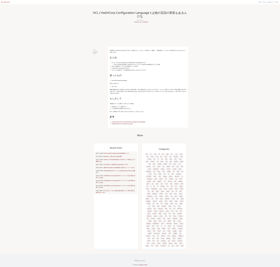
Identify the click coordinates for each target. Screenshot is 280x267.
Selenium (168, 238)
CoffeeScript (168, 223)
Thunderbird (155, 169)
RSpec (155, 221)
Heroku (156, 245)
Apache (161, 179)
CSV (164, 221)
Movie (165, 156)
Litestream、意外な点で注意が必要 (112, 156)
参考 (94, 53)
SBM (174, 213)
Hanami (173, 240)
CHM (171, 183)
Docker (169, 231)
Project (174, 216)
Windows (174, 228)
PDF (149, 164)
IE (150, 186)
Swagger (175, 231)
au (182, 176)
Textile (173, 198)
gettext (147, 183)
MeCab (181, 188)
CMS (149, 238)
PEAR (160, 176)
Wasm (182, 245)
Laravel (162, 238)
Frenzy (165, 188)
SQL (169, 240)
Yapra (172, 203)
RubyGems (145, 22)
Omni (164, 171)
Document (180, 240)
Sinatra (161, 216)
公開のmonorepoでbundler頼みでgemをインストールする (119, 167)
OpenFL (181, 201)
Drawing (174, 169)
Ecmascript (178, 174)
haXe (173, 174)
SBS (175, 181)
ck (157, 186)
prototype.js (149, 179)
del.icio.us (170, 181)
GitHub (148, 240)
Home (260, 2)
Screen (150, 174)
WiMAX (169, 221)
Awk (172, 191)
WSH (172, 186)
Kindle (148, 228)
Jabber (182, 198)
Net (163, 154)
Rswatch (148, 203)
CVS (157, 161)
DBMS (157, 191)
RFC (176, 186)
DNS (173, 166)
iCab (166, 193)
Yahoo (149, 213)
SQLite (155, 176)
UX (164, 226)
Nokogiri (175, 223)
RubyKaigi (148, 223)
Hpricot (181, 223)
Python (167, 211)
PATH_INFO (149, 176)
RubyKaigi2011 (156, 223)
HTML (166, 183)
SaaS (164, 231)
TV (158, 159)
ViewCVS (152, 161)
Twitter (176, 201)
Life (154, 171)
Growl (179, 206)
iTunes (165, 213)
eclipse (162, 191)
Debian (165, 164)
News (181, 154)
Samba (169, 206)
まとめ (94, 49)
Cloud (177, 245)
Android (155, 211)
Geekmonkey (149, 196)
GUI (161, 203)
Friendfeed (149, 216)
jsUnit (156, 179)
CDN (180, 233)
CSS (164, 181)
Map (164, 218)
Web (155, 154)
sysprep (170, 188)
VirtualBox (164, 206)
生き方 (180, 159)
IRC (177, 198)
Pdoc (176, 159)
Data (173, 245)
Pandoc (158, 243)
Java (176, 179)
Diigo (181, 191)
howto (152, 156)
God (169, 213)
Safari (161, 198)
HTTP (170, 233)
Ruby (166, 159)
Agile (159, 228)
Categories (270, 2)
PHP (161, 156)
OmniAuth (164, 233)
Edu (170, 156)
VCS (174, 226)
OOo (176, 211)
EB (147, 186)
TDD (166, 216)
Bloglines (159, 181)
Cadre (145, 265)
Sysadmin (148, 166)
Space (162, 223)
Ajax (153, 183)
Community (175, 156)
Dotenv (149, 231)
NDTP (182, 183)
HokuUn (155, 216)
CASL (155, 174)
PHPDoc (161, 193)
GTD (157, 226)
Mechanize (180, 208)
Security (149, 159)
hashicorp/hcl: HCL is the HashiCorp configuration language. (128, 122)
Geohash (153, 218)
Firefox (160, 174)
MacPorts (155, 201)
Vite (152, 245)
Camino (180, 193)
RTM (172, 211)
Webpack (163, 236)
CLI (154, 186)
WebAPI (149, 233)
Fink (164, 174)
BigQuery (174, 236)
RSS (174, 208)
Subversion (177, 176)
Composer (180, 228)
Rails (162, 183)
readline (181, 186)
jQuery (148, 226)
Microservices (157, 233)
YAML (175, 193)
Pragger (166, 203)
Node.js (147, 245)
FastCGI (170, 176)
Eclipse (167, 191)
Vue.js (168, 236)
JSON (158, 206)
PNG (158, 238)
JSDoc (157, 183)
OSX (170, 164)
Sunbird (168, 166)
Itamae (159, 231)
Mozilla (170, 201)
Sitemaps (149, 211)
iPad (148, 218)
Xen (174, 171)
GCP (158, 240)
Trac (166, 179)
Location (159, 218)
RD (176, 191)
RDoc (147, 161)
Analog (158, 166)
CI (161, 226)
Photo (154, 164)
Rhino (181, 179)
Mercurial (149, 208)
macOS (180, 243)
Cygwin (181, 161)
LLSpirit (160, 201)
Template (171, 179)
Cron (179, 164)
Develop (170, 243)
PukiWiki (169, 171)
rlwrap (147, 188)
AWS (153, 238)
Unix (147, 156)
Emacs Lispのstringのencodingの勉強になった (116, 153)
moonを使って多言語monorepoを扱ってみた (116, 164)
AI (168, 245)
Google (180, 196)
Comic (174, 164)
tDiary (180, 169)
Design (169, 226)
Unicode (154, 213)
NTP (157, 203)
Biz (159, 154)
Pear (175, 206)
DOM (171, 193)
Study (153, 206)
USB (174, 221)
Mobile (181, 203)
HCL (141, 22)
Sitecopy (162, 169)
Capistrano (160, 208)
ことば (176, 154)
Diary (264, 2)
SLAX (157, 198)
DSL (152, 198)
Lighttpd (165, 176)
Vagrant (163, 228)
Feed (154, 181)
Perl (162, 159)
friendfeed (179, 213)
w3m (156, 196)
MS (171, 154)
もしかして (95, 52)
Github (160, 213)
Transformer (163, 245)
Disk (166, 161)
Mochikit (149, 181)
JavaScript (162, 211)
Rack (155, 208)
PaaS (154, 231)
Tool (147, 154)
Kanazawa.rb (180, 226)
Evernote (180, 216)
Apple (167, 154)
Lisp (171, 196)
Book (182, 156)
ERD (153, 191)
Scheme (161, 196)
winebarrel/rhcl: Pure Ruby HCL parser (122, 124)
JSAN (176, 196)
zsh (168, 174)
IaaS (154, 236)
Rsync (162, 161)
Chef (169, 228)
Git (149, 206)
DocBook (164, 243)
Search (168, 218)
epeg (160, 188)
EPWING (176, 183)
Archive (276, 2)
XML (176, 203)
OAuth (174, 238)
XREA (178, 171)
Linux (177, 166)
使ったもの (95, 51)
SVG (148, 243)
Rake (166, 208)
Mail (171, 161)
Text (154, 159)
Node (153, 226)
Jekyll (176, 243)
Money (158, 171)
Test (170, 216)
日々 (151, 154)
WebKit (150, 221)
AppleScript (148, 171)
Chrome (179, 221)
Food (157, 156)
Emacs (149, 169)
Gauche (166, 196)
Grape (180, 231)
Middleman (181, 236)
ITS (153, 203)
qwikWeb (180, 181)
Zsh (182, 171)
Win (170, 208)
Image (181, 218)
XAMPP (148, 193)
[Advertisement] (140, 35)
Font (154, 166)
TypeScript (163, 240)
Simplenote (175, 218)
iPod (181, 211)
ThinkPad (162, 186)
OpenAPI (179, 238)
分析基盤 (175, 233)
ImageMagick (154, 188)
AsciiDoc (153, 243)
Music (171, 159)
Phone (160, 221)
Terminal (168, 169)
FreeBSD (176, 161)
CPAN (166, 201)
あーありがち (5, 2)
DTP (148, 191)
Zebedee (159, 164)
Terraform (136, 22)
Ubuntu (176, 188)
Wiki (182, 166)
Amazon (153, 228)
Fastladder (148, 201)
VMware (147, 198)
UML (154, 240)
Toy (167, 186)
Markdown (167, 198)
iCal (163, 166)
